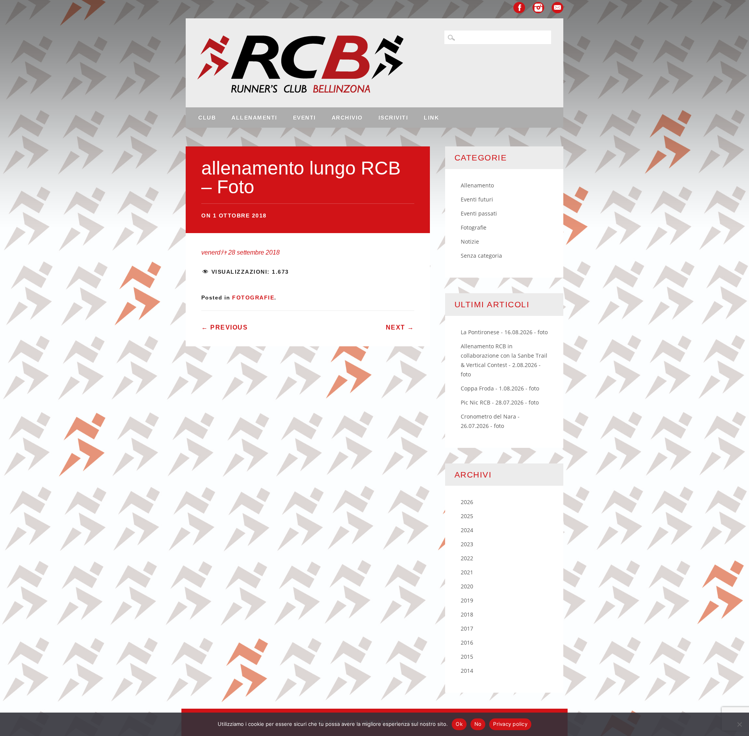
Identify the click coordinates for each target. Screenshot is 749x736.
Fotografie (253, 297)
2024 (467, 530)
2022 (467, 558)
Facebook (519, 7)
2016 (467, 642)
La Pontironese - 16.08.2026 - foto (504, 332)
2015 (467, 656)
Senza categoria (481, 255)
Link (431, 117)
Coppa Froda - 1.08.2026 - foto (500, 388)
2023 (467, 544)
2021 (467, 572)
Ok (459, 724)
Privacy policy (510, 724)
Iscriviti (393, 117)
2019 (467, 600)
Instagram (538, 7)
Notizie (470, 241)
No (478, 724)
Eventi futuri (477, 199)
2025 (467, 516)
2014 (467, 670)
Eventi (304, 117)
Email (557, 7)
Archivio (347, 117)
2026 (467, 502)
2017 (467, 628)
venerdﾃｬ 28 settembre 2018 (240, 252)
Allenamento (477, 185)
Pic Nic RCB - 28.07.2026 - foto (500, 402)
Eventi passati (479, 213)
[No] (739, 724)
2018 (467, 614)
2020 (467, 586)
